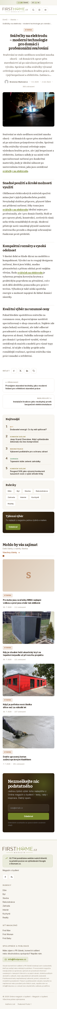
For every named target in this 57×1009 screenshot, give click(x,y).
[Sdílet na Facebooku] (14, 371)
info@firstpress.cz (17, 959)
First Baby (7, 938)
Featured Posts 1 (24, 1004)
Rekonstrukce (42, 491)
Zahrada (11, 497)
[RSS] (11, 876)
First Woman (8, 934)
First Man (6, 930)
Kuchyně (35, 497)
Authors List (10, 1004)
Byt (18, 491)
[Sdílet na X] (20, 371)
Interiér (23, 497)
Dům (10, 491)
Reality (11, 504)
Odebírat (13, 527)
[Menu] (45, 9)
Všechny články (10, 552)
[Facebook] (5, 876)
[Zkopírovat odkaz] (33, 371)
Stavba (13, 19)
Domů (5, 19)
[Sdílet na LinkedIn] (27, 371)
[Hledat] (33, 9)
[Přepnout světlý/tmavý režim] (39, 9)
